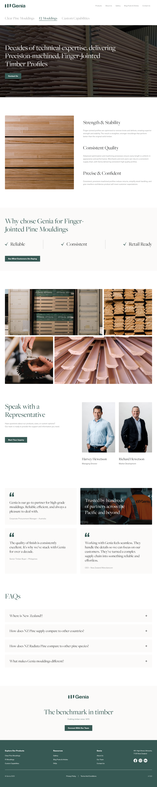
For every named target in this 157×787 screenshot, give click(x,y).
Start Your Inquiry (16, 440)
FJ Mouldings (48, 18)
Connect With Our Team (78, 728)
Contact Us (13, 76)
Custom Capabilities (76, 18)
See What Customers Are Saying (22, 258)
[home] (15, 6)
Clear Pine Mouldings (19, 18)
